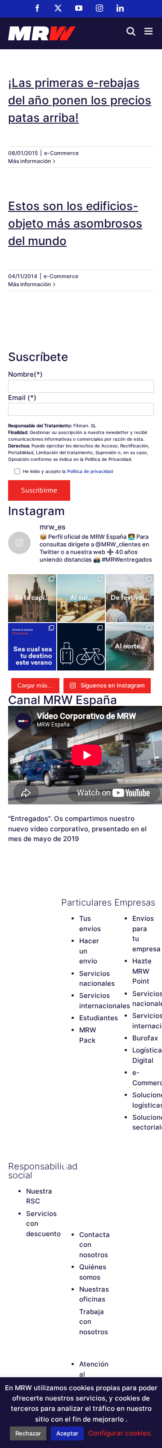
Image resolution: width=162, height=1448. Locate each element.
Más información (29, 161)
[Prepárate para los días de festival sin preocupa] (130, 598)
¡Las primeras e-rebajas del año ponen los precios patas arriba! (79, 100)
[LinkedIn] (65, 1196)
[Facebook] (65, 1166)
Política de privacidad (90, 471)
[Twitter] (81, 1166)
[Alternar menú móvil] (149, 31)
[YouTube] (65, 1181)
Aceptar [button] (67, 1433)
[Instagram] (81, 1181)
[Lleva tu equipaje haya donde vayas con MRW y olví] (81, 647)
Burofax (145, 1038)
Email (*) (22, 397)
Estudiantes (98, 1018)
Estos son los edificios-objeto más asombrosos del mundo (75, 223)
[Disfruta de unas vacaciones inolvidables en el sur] (81, 598)
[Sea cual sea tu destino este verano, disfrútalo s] (32, 647)
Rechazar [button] (28, 1433)
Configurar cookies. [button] (120, 1433)
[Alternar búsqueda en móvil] (130, 31)
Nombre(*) (25, 374)
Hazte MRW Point (142, 971)
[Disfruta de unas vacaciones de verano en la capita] (32, 598)
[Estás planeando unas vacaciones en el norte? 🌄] (130, 647)
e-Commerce (61, 153)
